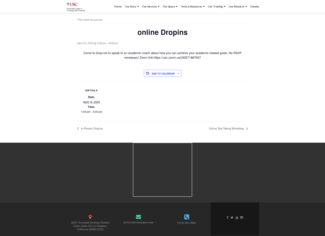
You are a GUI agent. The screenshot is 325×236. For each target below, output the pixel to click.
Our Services (149, 6)
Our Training (215, 6)
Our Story (130, 6)
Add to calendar (163, 73)
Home (118, 6)
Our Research (236, 6)
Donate (254, 6)
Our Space (169, 6)
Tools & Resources (191, 6)
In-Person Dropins (91, 128)
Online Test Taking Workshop (227, 128)
